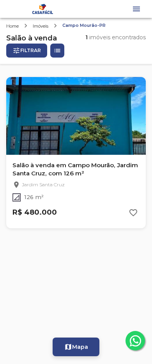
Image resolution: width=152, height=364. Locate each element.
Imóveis (40, 26)
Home (12, 26)
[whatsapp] (135, 340)
